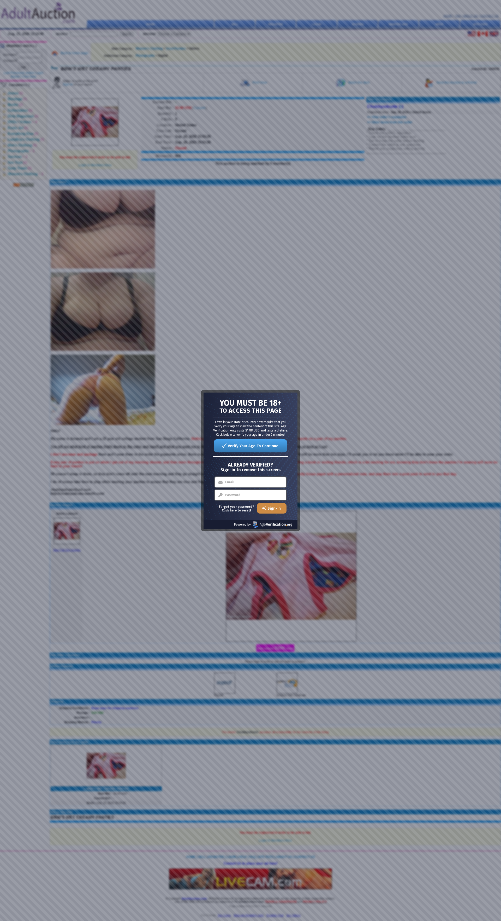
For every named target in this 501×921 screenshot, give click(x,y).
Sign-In (274, 508)
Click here (229, 510)
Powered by (242, 524)
